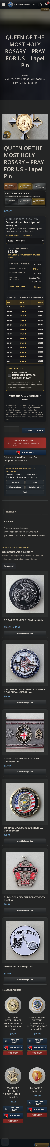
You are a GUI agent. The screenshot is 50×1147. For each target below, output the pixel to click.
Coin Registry (35, 487)
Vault (25, 492)
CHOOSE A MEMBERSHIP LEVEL (19, 236)
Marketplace (15, 487)
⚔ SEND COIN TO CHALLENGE (13, 1053)
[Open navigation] (3, 4)
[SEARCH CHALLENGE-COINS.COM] (41, 4)
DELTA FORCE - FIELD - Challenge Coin (23, 620)
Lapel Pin (32, 457)
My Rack (15, 482)
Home (25, 75)
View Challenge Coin (25, 633)
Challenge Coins (17, 193)
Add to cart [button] (15, 1041)
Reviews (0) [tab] (11, 511)
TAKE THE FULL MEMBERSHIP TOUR (25, 398)
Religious (8, 460)
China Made (21, 457)
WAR (35, 482)
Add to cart (35, 430)
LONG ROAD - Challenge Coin (18, 966)
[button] (5, 136)
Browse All (9, 566)
